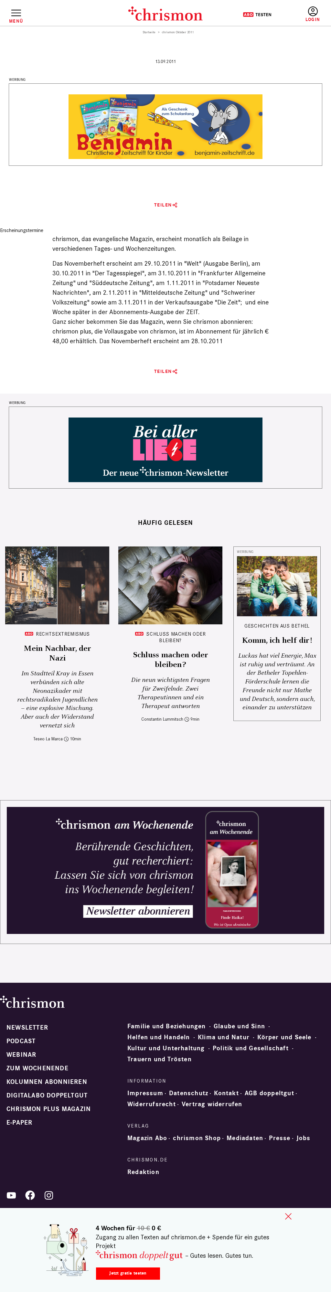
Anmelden (313, 14)
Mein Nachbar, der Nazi (57, 653)
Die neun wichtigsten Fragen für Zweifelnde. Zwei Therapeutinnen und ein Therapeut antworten (170, 693)
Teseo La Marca (48, 739)
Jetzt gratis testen (127, 1273)
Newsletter (27, 1028)
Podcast (21, 1041)
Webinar (21, 1055)
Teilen (163, 205)
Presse (279, 1138)
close (288, 1216)
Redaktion (143, 1172)
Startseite (149, 32)
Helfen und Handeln (158, 1037)
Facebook (30, 1195)
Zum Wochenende (37, 1068)
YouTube (11, 1195)
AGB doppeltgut (269, 1093)
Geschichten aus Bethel (277, 626)
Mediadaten (245, 1138)
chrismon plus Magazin (48, 1109)
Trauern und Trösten (159, 1059)
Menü (16, 21)
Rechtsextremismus (63, 634)
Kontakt (226, 1093)
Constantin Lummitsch (162, 719)
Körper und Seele (284, 1037)
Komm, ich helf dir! (277, 640)
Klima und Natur (224, 1037)
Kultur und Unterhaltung (166, 1048)
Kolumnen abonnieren (46, 1082)
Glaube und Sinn (239, 1026)
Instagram (49, 1195)
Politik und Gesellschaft (251, 1048)
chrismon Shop (197, 1138)
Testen (257, 14)
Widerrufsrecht (151, 1104)
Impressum (145, 1093)
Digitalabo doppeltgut (47, 1095)
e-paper (19, 1123)
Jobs (303, 1138)
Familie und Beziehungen (166, 1026)
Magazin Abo (147, 1138)
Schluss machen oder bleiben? (176, 637)
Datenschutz (188, 1093)
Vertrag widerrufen (212, 1104)
